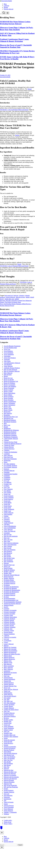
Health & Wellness (9, 570)
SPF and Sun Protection (11, 787)
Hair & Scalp (7, 534)
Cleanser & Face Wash (10, 442)
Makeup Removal (9, 657)
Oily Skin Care (8, 701)
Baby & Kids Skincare (10, 369)
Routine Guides (8, 719)
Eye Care (6, 480)
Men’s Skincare (8, 669)
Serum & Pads (8, 741)
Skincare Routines (9, 782)
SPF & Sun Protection (10, 785)
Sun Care (6, 794)
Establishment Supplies (10, 474)
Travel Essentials (9, 807)
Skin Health (7, 762)
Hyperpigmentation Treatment (12, 602)
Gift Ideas (7, 524)
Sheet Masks (7, 751)
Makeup (6, 645)
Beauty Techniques (9, 403)
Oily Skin (6, 699)
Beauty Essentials (9, 388)
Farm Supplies (8, 514)
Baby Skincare (8, 373)
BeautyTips (7, 411)
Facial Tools (7, 507)
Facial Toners (8, 506)
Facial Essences (8, 499)
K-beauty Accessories (10, 610)
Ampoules (7, 359)
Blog (5, 4)
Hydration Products (9, 593)
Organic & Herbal (9, 704)
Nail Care (6, 676)
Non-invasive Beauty (10, 696)
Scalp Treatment (8, 726)
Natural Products (9, 682)
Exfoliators (7, 479)
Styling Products (8, 790)
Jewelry (6, 607)
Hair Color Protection (10, 544)
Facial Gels (7, 501)
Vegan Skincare (8, 810)
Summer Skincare (9, 792)
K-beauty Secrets (9, 625)
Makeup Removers (9, 659)
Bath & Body (8, 374)
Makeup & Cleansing (10, 647)
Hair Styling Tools (9, 558)
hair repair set (9, 295)
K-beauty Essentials (9, 612)
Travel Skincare (8, 809)
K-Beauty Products (9, 618)
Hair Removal (8, 553)
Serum (6, 738)
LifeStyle (6, 5)
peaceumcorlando (5, 77)
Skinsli (30, 89)
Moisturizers (7, 674)
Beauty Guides (8, 391)
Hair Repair (7, 555)
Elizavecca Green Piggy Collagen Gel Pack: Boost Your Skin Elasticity (16, 29)
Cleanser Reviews (9, 448)
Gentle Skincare (8, 523)
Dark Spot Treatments (10, 459)
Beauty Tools (8, 408)
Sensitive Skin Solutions (11, 736)
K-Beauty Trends (9, 630)
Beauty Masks (8, 395)
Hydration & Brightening (11, 587)
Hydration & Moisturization (12, 590)
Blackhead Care (8, 418)
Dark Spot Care (8, 457)
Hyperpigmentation (9, 598)
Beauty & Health (9, 379)
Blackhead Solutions (10, 420)
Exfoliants (7, 475)
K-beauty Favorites (9, 613)
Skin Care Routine (9, 758)
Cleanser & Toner (9, 445)
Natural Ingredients (9, 679)
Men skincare (8, 664)
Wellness (6, 814)
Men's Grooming (9, 666)
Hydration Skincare (9, 595)
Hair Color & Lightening (11, 543)
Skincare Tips (8, 783)
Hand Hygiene (8, 568)
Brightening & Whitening (11, 430)
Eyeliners (6, 486)
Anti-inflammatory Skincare (12, 363)
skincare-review (20, 297)
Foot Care (7, 517)
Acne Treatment (8, 353)
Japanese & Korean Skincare (12, 603)
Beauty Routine (8, 398)
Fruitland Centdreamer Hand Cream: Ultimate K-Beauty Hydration (14, 40)
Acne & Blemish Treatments (12, 346)
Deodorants (7, 460)
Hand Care (7, 566)
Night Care (7, 691)
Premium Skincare (9, 713)
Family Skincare (8, 512)
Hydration (7, 585)
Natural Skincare (9, 684)
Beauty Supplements (10, 401)
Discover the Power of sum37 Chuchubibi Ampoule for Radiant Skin (16, 46)
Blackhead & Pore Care (11, 416)
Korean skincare (8, 9)
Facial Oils (7, 504)
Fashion (6, 516)
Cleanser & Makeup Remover (12, 443)
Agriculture (7, 356)
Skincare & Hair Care (10, 772)
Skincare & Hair (8, 770)
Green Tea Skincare (9, 531)
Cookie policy (8, 820)
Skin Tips (6, 767)
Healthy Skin (7, 573)
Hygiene (6, 597)
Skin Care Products (9, 757)
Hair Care (7, 538)
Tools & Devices (9, 805)
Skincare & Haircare (10, 773)
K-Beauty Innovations (10, 617)
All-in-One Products (10, 358)
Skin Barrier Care (9, 755)
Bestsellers (7, 415)
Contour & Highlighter (10, 452)
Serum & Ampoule (9, 740)
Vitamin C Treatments (10, 812)
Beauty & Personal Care (11, 381)
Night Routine (8, 693)
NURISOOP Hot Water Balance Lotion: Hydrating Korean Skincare (15, 23)
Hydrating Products (9, 581)
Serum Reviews (8, 743)
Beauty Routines (9, 400)
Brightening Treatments (11, 437)
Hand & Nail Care (9, 565)
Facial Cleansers (8, 496)
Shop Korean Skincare (10, 753)
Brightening (7, 428)
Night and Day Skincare (11, 689)
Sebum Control (8, 730)
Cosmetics (7, 454)
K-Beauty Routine (9, 622)
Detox (5, 462)
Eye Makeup (7, 482)
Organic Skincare (9, 708)
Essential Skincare (9, 470)
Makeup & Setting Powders (12, 654)
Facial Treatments (9, 509)
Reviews (6, 718)
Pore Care (7, 711)
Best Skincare (8, 413)
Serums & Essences (9, 748)
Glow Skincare (8, 529)
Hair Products (8, 551)
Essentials (7, 472)
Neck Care (7, 688)
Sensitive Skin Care (9, 735)
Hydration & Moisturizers (11, 592)
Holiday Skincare (9, 578)
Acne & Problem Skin (10, 347)
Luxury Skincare (9, 644)
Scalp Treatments (9, 728)
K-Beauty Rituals (9, 620)
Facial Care (7, 494)
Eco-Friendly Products (10, 465)
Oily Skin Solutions (9, 703)
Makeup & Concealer (10, 649)
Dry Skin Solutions (9, 464)
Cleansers (6, 450)
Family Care (7, 511)
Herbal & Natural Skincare (12, 575)
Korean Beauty (8, 632)
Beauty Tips (7, 406)
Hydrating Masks (9, 580)
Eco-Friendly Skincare (10, 467)
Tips (5, 800)
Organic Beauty (8, 706)
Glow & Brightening (10, 526)
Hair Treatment (8, 560)
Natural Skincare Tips (10, 686)
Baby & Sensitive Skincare (12, 371)
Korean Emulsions (9, 634)
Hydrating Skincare (9, 583)
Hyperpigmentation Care (11, 600)
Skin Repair (7, 765)
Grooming (7, 533)
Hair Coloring (8, 546)
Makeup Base (8, 656)
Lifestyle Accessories (10, 637)
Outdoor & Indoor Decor (11, 709)
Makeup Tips (7, 661)
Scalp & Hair (7, 723)
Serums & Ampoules (10, 746)
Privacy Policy (8, 823)
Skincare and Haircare (10, 778)
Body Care (7, 425)
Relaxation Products (10, 716)
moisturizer (7, 671)
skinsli (27, 297)
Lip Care (6, 639)
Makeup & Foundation (10, 650)
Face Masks (7, 491)
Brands (6, 7)
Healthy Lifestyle (9, 571)
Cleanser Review (9, 447)
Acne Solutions (8, 351)
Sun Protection (8, 795)
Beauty (6, 376)
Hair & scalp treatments (11, 536)
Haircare (6, 563)
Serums (6, 745)
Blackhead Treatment (10, 422)
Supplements (7, 799)
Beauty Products (8, 396)
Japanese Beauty (9, 605)
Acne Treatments (9, 354)
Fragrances (7, 521)
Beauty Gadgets (8, 390)
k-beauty (21, 295)
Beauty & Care (8, 378)
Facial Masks (7, 502)
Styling (6, 789)
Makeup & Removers (10, 652)
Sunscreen (7, 797)
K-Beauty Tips (8, 629)
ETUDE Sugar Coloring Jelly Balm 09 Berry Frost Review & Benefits (17, 58)
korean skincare (10, 297)
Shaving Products (9, 750)
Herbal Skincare (8, 576)
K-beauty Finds (8, 615)
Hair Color (7, 541)
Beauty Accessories (9, 385)
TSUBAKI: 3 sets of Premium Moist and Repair (14, 109)
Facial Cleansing (9, 497)
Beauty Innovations (9, 393)
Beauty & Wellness (9, 383)
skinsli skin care (9, 299)
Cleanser (6, 440)
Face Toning (7, 492)
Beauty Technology (9, 405)
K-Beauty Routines (9, 624)
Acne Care (7, 349)
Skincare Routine (9, 780)
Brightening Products (10, 432)
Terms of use (7, 822)
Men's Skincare (8, 667)
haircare (15, 295)
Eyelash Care (8, 484)
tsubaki (17, 299)
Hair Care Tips (8, 539)
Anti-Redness (8, 364)
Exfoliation (7, 477)
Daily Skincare (8, 455)
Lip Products (7, 640)
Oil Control (7, 698)
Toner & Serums (8, 802)
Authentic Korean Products (12, 368)
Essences (6, 469)
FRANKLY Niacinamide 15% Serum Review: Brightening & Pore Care (17, 52)
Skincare (6, 768)
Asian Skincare (8, 366)
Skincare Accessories (10, 775)
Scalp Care (7, 725)
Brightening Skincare (10, 433)
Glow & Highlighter (10, 528)
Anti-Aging (7, 361)
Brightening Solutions (10, 435)
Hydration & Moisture (10, 588)
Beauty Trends (8, 410)
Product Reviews (9, 714)
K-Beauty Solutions (9, 627)
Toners (6, 804)
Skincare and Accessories (11, 777)
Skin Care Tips (8, 760)
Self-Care (6, 731)
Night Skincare (8, 694)
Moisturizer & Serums (10, 672)
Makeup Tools (8, 662)
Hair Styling (7, 556)
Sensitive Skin (8, 733)
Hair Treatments (8, 561)
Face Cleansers (8, 489)
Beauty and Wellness (10, 386)
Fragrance (7, 519)
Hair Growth (7, 548)
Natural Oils (7, 681)
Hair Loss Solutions (9, 549)
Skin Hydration (8, 763)
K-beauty (6, 608)
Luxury (6, 642)
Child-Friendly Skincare (11, 438)
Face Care (7, 487)
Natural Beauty (8, 677)
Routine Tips (7, 721)
